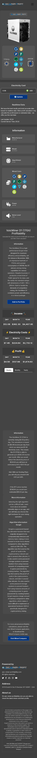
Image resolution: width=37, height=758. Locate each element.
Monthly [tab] (17, 370)
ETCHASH (29, 745)
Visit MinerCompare (18, 638)
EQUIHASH (22, 745)
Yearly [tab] (26, 370)
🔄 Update (18, 97)
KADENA (7, 747)
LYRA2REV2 (19, 747)
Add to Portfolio (18, 302)
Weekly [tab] (8, 370)
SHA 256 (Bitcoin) (12, 743)
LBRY (12, 747)
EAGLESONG (14, 745)
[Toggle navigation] (32, 4)
